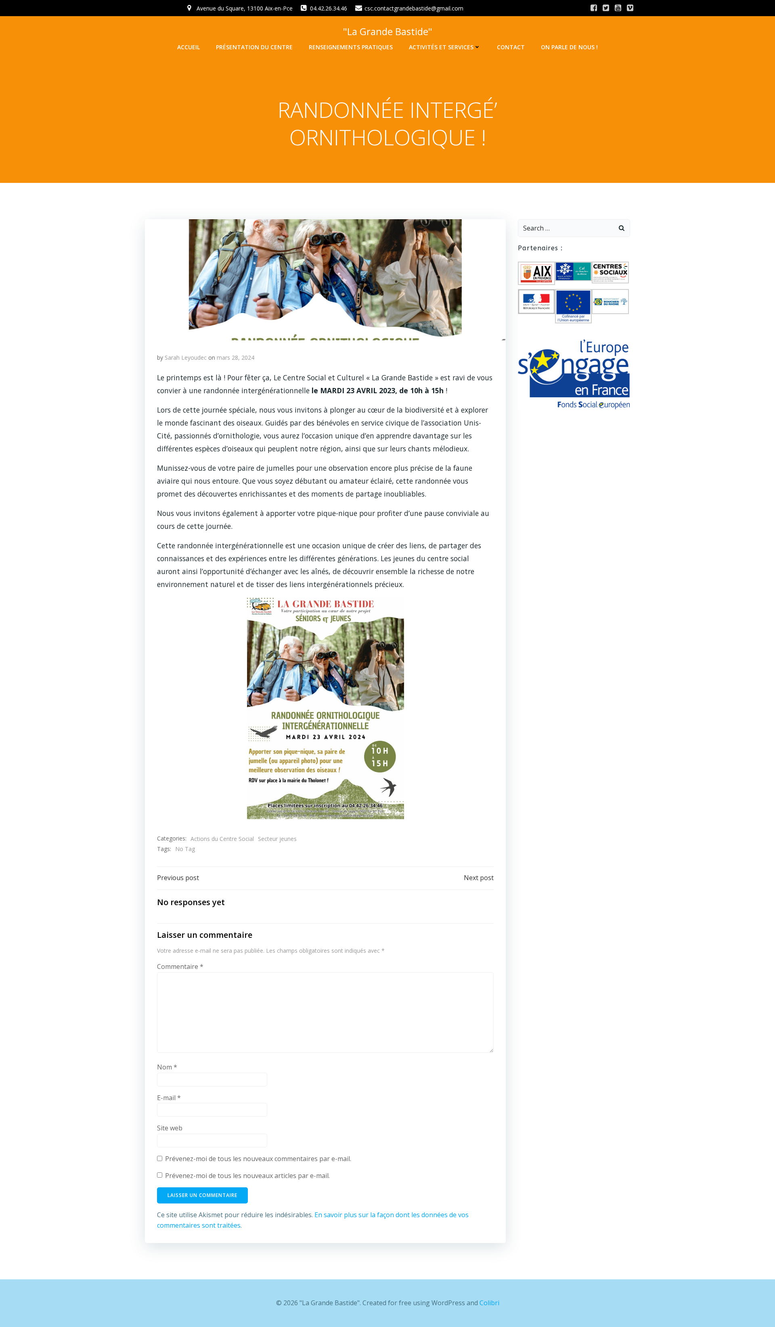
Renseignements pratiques (351, 47)
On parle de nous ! (569, 47)
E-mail (169, 1097)
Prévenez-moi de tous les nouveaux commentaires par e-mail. (258, 1158)
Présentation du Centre (254, 47)
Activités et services (441, 47)
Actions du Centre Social (222, 839)
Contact (511, 47)
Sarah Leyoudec (186, 357)
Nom (167, 1067)
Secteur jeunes (277, 839)
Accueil (188, 47)
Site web (169, 1128)
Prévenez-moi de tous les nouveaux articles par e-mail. (247, 1175)
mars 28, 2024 (235, 357)
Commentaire (180, 966)
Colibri (489, 1302)
